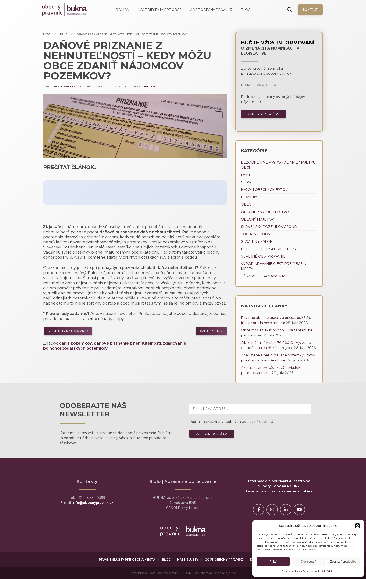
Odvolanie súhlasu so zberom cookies (279, 491)
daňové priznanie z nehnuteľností (127, 343)
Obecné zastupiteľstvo (265, 212)
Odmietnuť (308, 561)
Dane (63, 34)
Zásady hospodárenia (263, 276)
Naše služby (187, 559)
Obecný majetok (257, 219)
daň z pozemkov (75, 343)
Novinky (249, 197)
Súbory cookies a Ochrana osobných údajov (308, 571)
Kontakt (310, 10)
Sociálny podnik (257, 234)
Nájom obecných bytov (264, 190)
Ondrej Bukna (63, 86)
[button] (357, 526)
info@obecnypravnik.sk (93, 503)
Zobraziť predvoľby (343, 561)
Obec (153, 86)
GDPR (246, 182)
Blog (166, 559)
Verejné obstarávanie (263, 256)
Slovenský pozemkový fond (269, 227)
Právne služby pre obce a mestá (127, 559)
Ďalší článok (210, 330)
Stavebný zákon (257, 242)
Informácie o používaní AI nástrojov (279, 481)
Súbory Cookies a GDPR (279, 486)
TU (258, 102)
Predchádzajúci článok (69, 330)
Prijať (273, 561)
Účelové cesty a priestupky (269, 249)
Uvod (46, 34)
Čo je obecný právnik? (224, 559)
